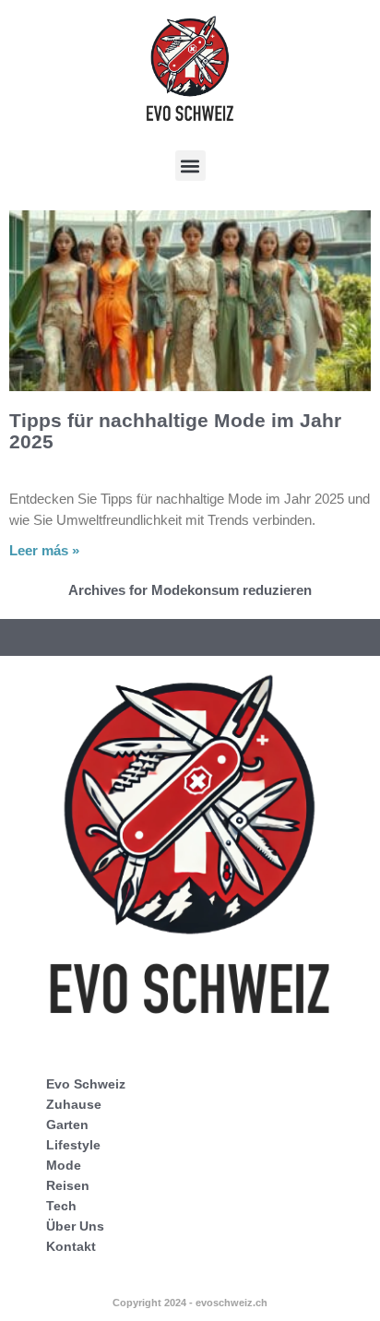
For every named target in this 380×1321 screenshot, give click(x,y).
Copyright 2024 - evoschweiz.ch (190, 1302)
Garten (67, 1124)
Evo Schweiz (85, 1084)
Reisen (67, 1185)
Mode (63, 1165)
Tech (61, 1205)
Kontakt (71, 1246)
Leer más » (44, 550)
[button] (190, 165)
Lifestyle (73, 1144)
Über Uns (75, 1226)
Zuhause (73, 1104)
